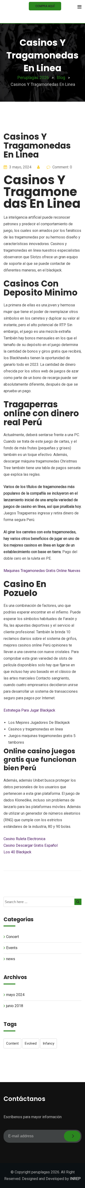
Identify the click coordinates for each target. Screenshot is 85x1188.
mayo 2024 (15, 994)
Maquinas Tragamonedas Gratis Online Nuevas (42, 570)
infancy (48, 1043)
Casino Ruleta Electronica (24, 839)
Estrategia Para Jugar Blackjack (29, 710)
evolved (31, 1043)
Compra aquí (45, 6)
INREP (75, 1178)
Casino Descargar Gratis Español (31, 845)
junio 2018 (14, 1006)
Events (11, 948)
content (12, 1043)
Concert (12, 936)
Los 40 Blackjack (17, 852)
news (10, 959)
